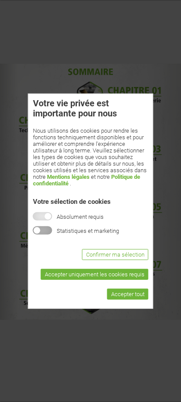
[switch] (42, 230)
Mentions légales (68, 176)
